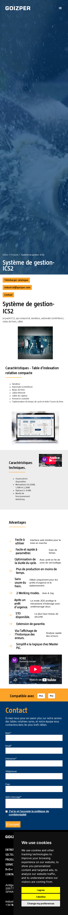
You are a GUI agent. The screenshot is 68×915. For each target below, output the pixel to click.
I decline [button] (41, 896)
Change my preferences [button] (40, 903)
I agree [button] (41, 890)
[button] (60, 8)
